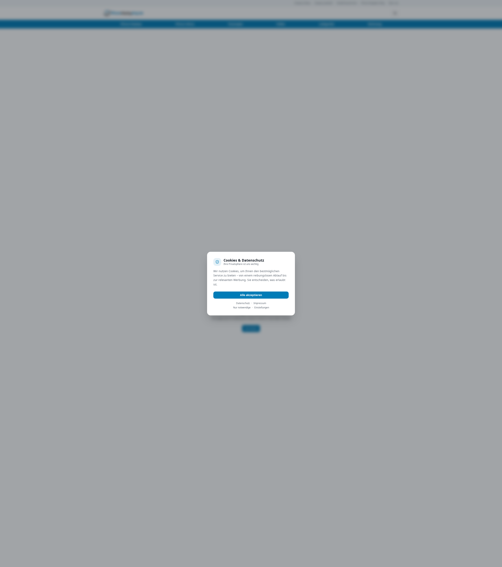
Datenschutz (243, 303)
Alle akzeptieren (251, 295)
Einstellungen (261, 307)
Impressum (260, 303)
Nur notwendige (242, 307)
